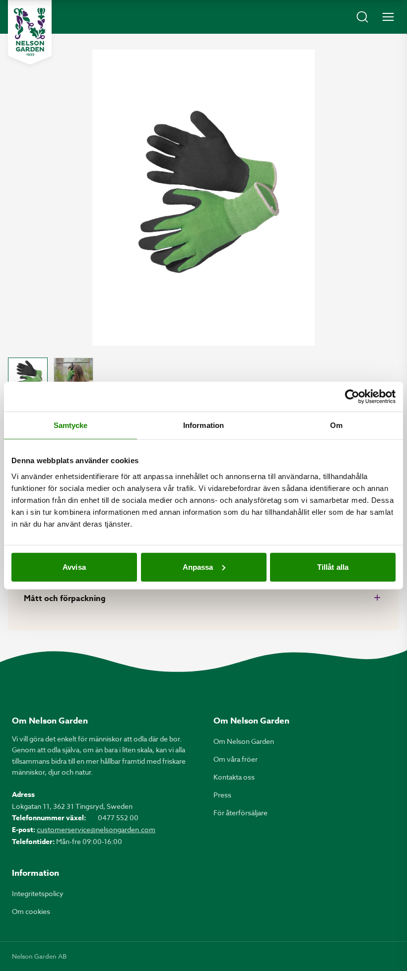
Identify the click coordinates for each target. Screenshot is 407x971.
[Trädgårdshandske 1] (28, 377)
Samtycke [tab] (71, 425)
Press (222, 794)
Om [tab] (336, 425)
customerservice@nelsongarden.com (96, 829)
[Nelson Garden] (30, 32)
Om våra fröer (235, 759)
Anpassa (198, 566)
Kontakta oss (234, 777)
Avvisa (74, 566)
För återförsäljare (240, 812)
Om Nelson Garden (243, 741)
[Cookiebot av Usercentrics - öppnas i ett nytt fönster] (352, 396)
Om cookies (31, 911)
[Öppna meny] (388, 17)
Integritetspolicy (38, 893)
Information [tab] (203, 425)
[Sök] (362, 17)
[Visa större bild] (203, 198)
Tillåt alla (332, 566)
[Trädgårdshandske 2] (73, 377)
